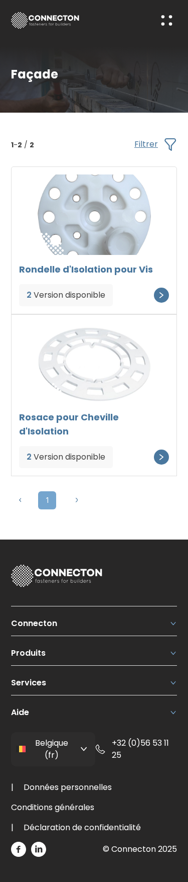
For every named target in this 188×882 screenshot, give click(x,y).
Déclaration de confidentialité (82, 827)
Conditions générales (52, 807)
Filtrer (146, 144)
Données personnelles (68, 787)
